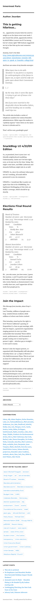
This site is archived (12, 570)
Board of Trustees (10, 479)
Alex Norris (16, 457)
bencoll (23, 447)
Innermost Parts (11, 6)
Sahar (16, 293)
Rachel (5, 439)
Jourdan (5, 135)
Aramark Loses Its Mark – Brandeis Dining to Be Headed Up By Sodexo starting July (17, 582)
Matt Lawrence (27, 442)
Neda (5, 442)
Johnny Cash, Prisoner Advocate (16, 592)
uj (9, 198)
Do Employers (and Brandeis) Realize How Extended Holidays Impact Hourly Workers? (18, 575)
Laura (29, 447)
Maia (4, 444)
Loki (4, 422)
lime (16, 454)
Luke (10, 439)
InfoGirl (28, 424)
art (16, 475)
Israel (26, 509)
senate (6, 532)
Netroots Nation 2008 (11, 520)
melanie (6, 454)
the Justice (20, 535)
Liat (12, 427)
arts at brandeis (24, 475)
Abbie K (28, 454)
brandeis (21, 479)
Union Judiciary (25, 547)
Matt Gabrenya (18, 437)
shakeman (6, 424)
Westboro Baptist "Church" (13, 554)
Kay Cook (28, 437)
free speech (9, 136)
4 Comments (8, 138)
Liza (9, 427)
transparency (8, 539)
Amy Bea (18, 442)
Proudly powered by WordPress (23, 599)
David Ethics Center (10, 449)
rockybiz (10, 444)
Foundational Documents (13, 509)
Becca (10, 437)
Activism (26, 472)
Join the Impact (13, 300)
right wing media (28, 136)
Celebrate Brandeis (10, 498)
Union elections (20, 539)
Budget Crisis (8, 494)
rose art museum (10, 528)
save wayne (22, 528)
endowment (8, 505)
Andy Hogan (8, 475)
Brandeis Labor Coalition (20, 452)
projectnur (6, 452)
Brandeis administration (12, 483)
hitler (15, 136)
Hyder (15, 432)
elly (9, 419)
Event (17, 505)
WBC (17, 550)
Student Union (9, 535)
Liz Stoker (29, 439)
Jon (12, 424)
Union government (11, 547)
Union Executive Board (12, 543)
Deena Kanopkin (19, 439)
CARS (17, 494)
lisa (23, 454)
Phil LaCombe (28, 422)
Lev (8, 422)
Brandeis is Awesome (25, 487)
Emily (5, 427)
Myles (12, 447)
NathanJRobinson (16, 422)
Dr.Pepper (21, 429)
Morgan (18, 427)
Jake (15, 424)
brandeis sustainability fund (13, 490)
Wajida (9, 434)
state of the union (17, 532)
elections (5, 293)
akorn (11, 454)
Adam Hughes (16, 419)
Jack (19, 454)
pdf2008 (7, 524)
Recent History (17, 524)
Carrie (28, 427)
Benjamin (21, 444)
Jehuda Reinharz (19, 513)
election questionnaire (12, 502)
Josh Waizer (7, 457)
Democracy (23, 498)
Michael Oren (19, 517)
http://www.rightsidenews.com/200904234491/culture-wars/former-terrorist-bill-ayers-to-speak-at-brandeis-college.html (18, 57)
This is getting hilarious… (12, 26)
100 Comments (15, 198)
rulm (26, 432)
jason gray (7, 513)
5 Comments (23, 293)
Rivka (15, 429)
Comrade (10, 442)
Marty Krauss (8, 517)
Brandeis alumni (9, 487)
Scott (23, 427)
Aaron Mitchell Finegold (12, 472)
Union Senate (8, 550)
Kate (15, 444)
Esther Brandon (27, 419)
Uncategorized (23, 135)
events (23, 505)
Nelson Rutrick (23, 449)
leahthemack (7, 432)
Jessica (5, 429)
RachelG (17, 447)
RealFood (21, 424)
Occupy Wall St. (26, 520)
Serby (10, 429)
